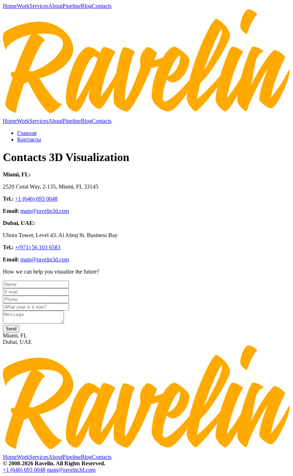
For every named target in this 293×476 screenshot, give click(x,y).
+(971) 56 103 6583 (37, 247)
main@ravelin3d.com (44, 211)
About (55, 6)
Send (11, 328)
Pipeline (72, 6)
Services (38, 6)
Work (23, 6)
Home (10, 6)
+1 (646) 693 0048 (36, 199)
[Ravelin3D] (146, 114)
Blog (86, 6)
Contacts (101, 6)
